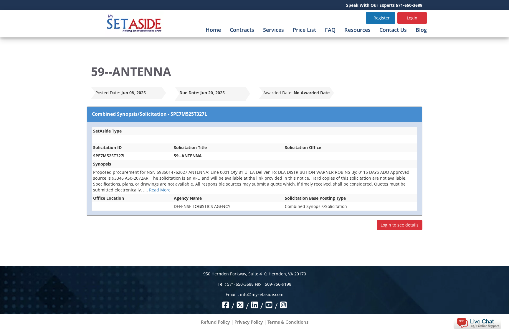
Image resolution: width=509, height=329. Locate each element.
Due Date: (189, 92)
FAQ (330, 29)
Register (382, 18)
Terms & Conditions (287, 322)
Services (273, 29)
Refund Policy (215, 322)
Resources (357, 29)
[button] (477, 322)
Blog (421, 29)
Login (412, 18)
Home (213, 29)
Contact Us (393, 29)
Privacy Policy (248, 322)
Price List (304, 29)
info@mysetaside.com (261, 294)
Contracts (242, 29)
